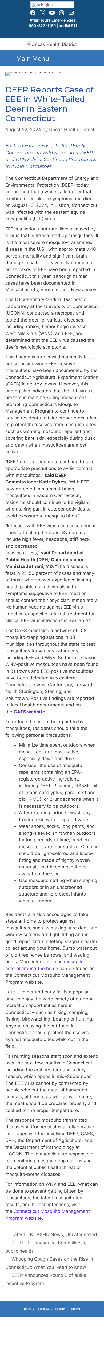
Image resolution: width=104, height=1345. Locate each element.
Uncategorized (81, 1234)
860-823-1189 (42, 25)
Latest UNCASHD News (37, 1234)
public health (19, 1251)
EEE (29, 1242)
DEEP (17, 1242)
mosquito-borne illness (60, 1242)
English (46, 5)
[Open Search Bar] (97, 55)
